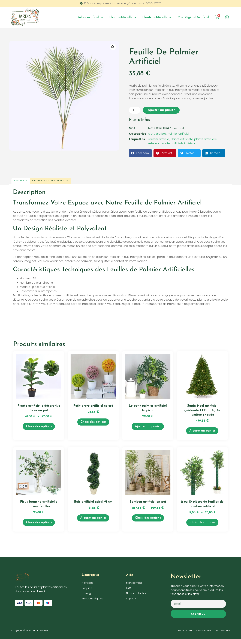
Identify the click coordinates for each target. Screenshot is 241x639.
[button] (113, 47)
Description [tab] (21, 180)
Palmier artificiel (178, 134)
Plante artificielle (154, 17)
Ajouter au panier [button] (148, 426)
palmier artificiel (159, 139)
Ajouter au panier (161, 110)
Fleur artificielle (120, 17)
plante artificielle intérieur (178, 143)
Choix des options (39, 426)
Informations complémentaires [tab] (50, 180)
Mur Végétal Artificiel (193, 17)
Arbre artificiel (88, 17)
